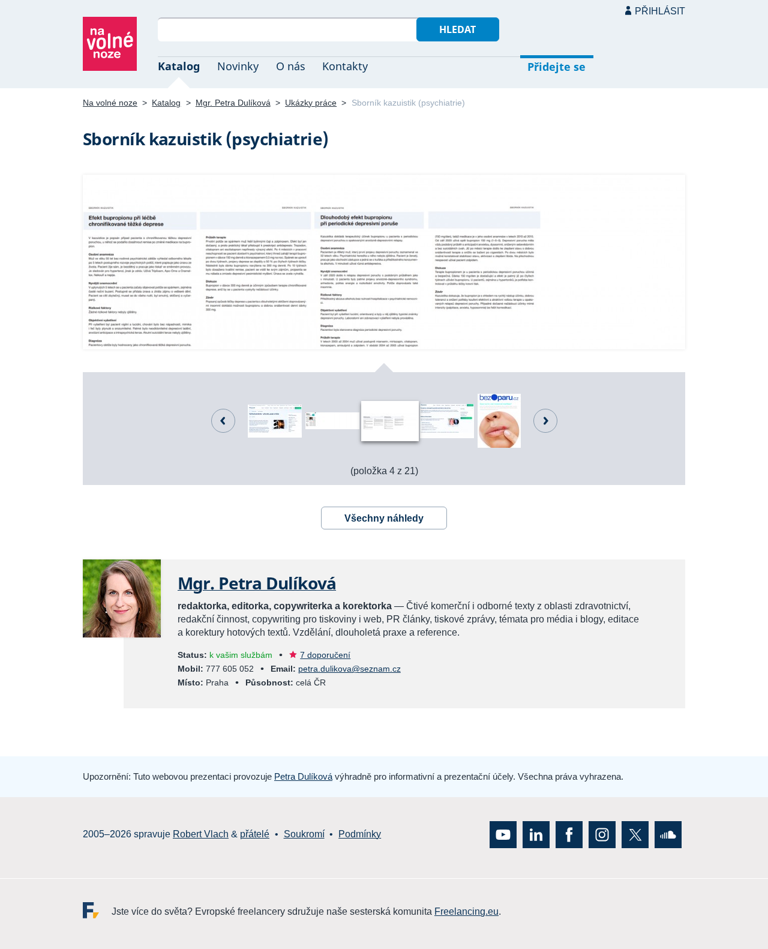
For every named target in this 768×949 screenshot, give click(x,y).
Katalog (179, 66)
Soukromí (304, 834)
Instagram (602, 834)
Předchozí (223, 421)
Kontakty (345, 66)
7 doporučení (325, 655)
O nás (290, 66)
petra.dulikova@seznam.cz (349, 668)
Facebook (569, 834)
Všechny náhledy (384, 518)
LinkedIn (536, 834)
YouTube (503, 834)
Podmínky (359, 834)
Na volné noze (110, 102)
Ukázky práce (311, 102)
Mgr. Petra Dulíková (233, 102)
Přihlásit (660, 11)
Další (545, 421)
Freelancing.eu (97, 910)
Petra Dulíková (303, 776)
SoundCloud (668, 834)
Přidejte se (556, 66)
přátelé (254, 834)
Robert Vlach (201, 834)
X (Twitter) (635, 834)
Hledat (457, 29)
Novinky (238, 66)
